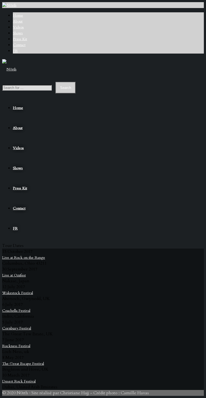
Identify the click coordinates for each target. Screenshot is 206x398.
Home (18, 15)
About (18, 21)
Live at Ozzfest (14, 275)
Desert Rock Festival (19, 381)
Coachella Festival (16, 310)
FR (15, 50)
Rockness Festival (16, 345)
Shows (18, 33)
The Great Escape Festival (23, 363)
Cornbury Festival (16, 328)
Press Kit (20, 39)
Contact (19, 44)
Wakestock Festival (17, 292)
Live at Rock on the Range (23, 257)
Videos (18, 27)
